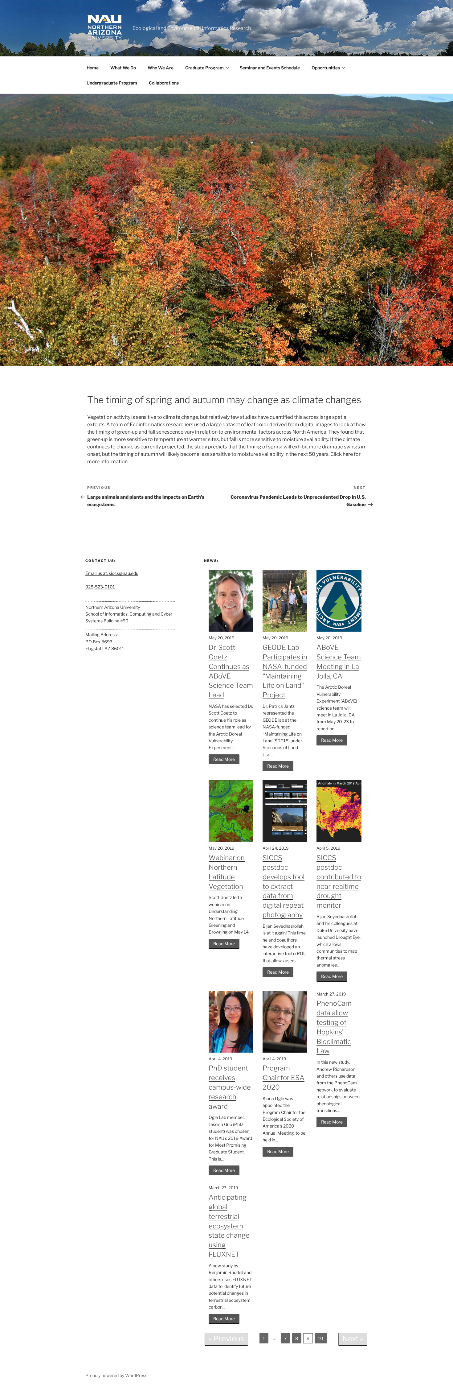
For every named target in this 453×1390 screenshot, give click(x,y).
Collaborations (164, 82)
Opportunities (326, 67)
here (348, 454)
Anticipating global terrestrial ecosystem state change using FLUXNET (229, 1225)
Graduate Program (204, 67)
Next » (352, 1338)
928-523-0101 (100, 586)
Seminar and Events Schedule (270, 67)
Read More (224, 759)
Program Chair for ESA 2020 (283, 1077)
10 (320, 1338)
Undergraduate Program (112, 82)
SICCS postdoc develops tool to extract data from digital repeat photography (283, 886)
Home (93, 67)
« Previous (226, 1338)
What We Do (123, 67)
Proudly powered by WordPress (116, 1375)
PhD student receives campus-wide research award (230, 1087)
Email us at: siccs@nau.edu (111, 573)
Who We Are (160, 67)
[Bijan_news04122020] (226, 230)
